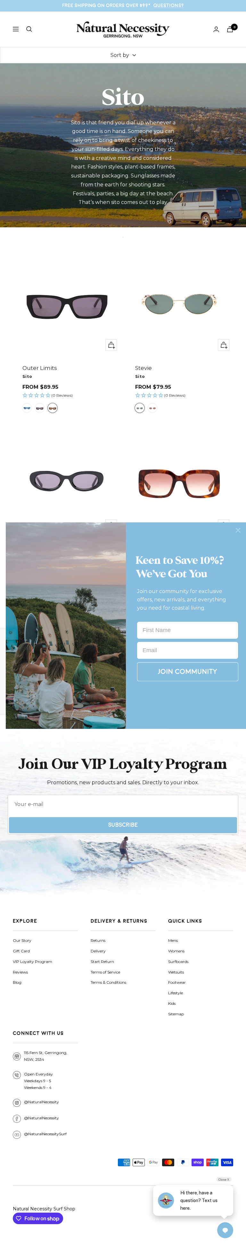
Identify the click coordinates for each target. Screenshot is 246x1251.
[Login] (216, 29)
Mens (173, 940)
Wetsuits (176, 972)
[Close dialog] (238, 530)
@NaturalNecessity (41, 1101)
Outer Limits (39, 368)
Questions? (168, 5)
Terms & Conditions (108, 982)
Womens (176, 951)
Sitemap (176, 1014)
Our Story (22, 940)
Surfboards (178, 961)
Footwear (177, 982)
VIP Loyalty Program (32, 961)
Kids (172, 1003)
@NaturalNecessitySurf (45, 1133)
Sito (27, 376)
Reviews (20, 972)
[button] (66, 395)
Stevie (143, 368)
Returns (98, 940)
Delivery (98, 951)
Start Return (102, 961)
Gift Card (21, 951)
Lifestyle (175, 992)
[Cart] (230, 29)
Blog (17, 982)
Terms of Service (105, 972)
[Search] (29, 29)
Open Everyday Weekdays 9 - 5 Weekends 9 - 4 (38, 1081)
